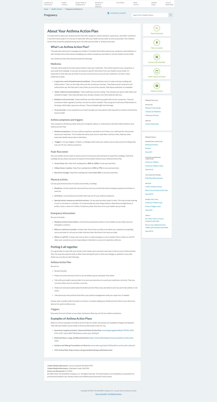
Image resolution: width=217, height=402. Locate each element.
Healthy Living (154, 4)
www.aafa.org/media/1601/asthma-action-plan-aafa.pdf (113, 345)
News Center (136, 4)
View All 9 (148, 152)
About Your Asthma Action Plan (156, 190)
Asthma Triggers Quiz (153, 206)
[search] (150, 15)
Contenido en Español (118, 13)
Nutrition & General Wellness (99, 5)
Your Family (120, 3)
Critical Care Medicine (153, 112)
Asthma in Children (152, 162)
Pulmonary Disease (152, 115)
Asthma (148, 148)
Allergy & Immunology (153, 108)
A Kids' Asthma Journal (153, 187)
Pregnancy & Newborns (74, 9)
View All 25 (149, 194)
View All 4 (148, 210)
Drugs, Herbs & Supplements (81, 4)
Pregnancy (50, 15)
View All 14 (149, 169)
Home (46, 9)
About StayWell (101, 394)
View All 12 (149, 231)
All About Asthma (151, 145)
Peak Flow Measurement (154, 178)
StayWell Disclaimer (115, 394)
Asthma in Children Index (154, 166)
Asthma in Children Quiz (153, 203)
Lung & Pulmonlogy (152, 124)
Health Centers (64, 4)
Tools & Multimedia (169, 4)
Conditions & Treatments (48, 4)
